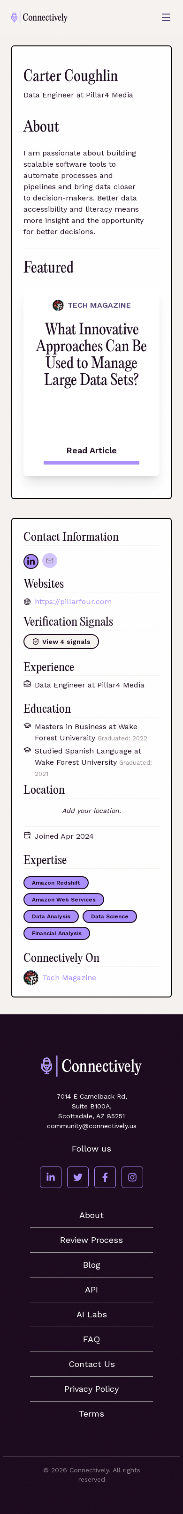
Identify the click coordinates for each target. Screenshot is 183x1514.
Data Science (110, 916)
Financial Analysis (57, 933)
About (91, 1215)
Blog (91, 1265)
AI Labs (91, 1314)
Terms (91, 1413)
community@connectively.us (92, 1126)
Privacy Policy (91, 1389)
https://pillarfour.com (73, 601)
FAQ (91, 1339)
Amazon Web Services (64, 899)
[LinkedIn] (50, 1177)
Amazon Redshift (56, 882)
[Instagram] (132, 1177)
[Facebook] (105, 1177)
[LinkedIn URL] (30, 561)
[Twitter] (78, 1177)
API (91, 1289)
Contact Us (92, 1364)
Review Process (91, 1240)
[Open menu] (166, 17)
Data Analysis (51, 916)
